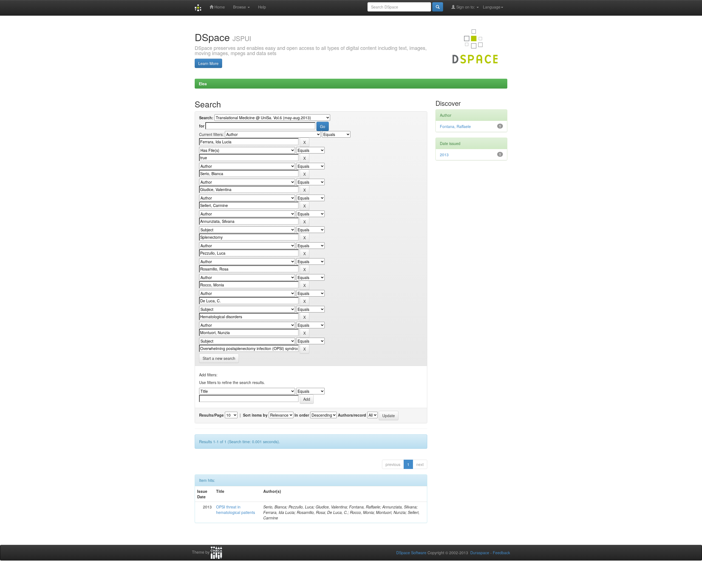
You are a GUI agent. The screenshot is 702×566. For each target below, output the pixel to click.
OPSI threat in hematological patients (235, 509)
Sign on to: (465, 7)
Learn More (208, 63)
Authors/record (352, 415)
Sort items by (255, 415)
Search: (206, 117)
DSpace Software (411, 552)
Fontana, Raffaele (455, 126)
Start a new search (219, 358)
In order (302, 415)
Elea (203, 83)
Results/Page (211, 415)
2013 (444, 154)
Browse (240, 7)
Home (219, 7)
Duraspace (479, 552)
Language (491, 7)
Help (262, 7)
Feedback (501, 552)
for (201, 126)
